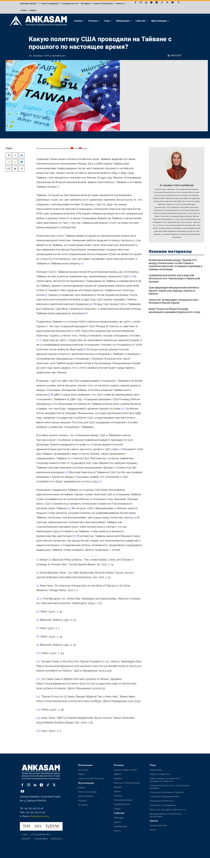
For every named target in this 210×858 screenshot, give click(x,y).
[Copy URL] (21, 169)
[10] (123, 408)
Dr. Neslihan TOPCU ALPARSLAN (47, 55)
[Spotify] (151, 3)
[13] (100, 481)
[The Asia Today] (41, 826)
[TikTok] (162, 3)
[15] (135, 517)
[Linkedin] (146, 3)
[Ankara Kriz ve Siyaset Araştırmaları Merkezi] (38, 21)
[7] (37, 340)
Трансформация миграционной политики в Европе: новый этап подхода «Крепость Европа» (174, 290)
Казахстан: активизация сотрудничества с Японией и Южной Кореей (174, 301)
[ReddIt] (8, 162)
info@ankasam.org (39, 816)
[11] (119, 449)
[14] (69, 508)
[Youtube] (172, 3)
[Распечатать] (15, 169)
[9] (49, 394)
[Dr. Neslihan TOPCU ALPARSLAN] (176, 165)
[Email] (8, 169)
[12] (66, 472)
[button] (178, 2)
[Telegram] (157, 3)
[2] (82, 263)
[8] (84, 349)
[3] (130, 276)
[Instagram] (141, 3)
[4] (45, 294)
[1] (57, 186)
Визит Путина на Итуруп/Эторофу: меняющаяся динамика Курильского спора (174, 310)
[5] (91, 304)
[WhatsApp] (15, 162)
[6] (86, 313)
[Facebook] (135, 3)
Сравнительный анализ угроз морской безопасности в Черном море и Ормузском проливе (174, 278)
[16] (74, 536)
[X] (167, 3)
